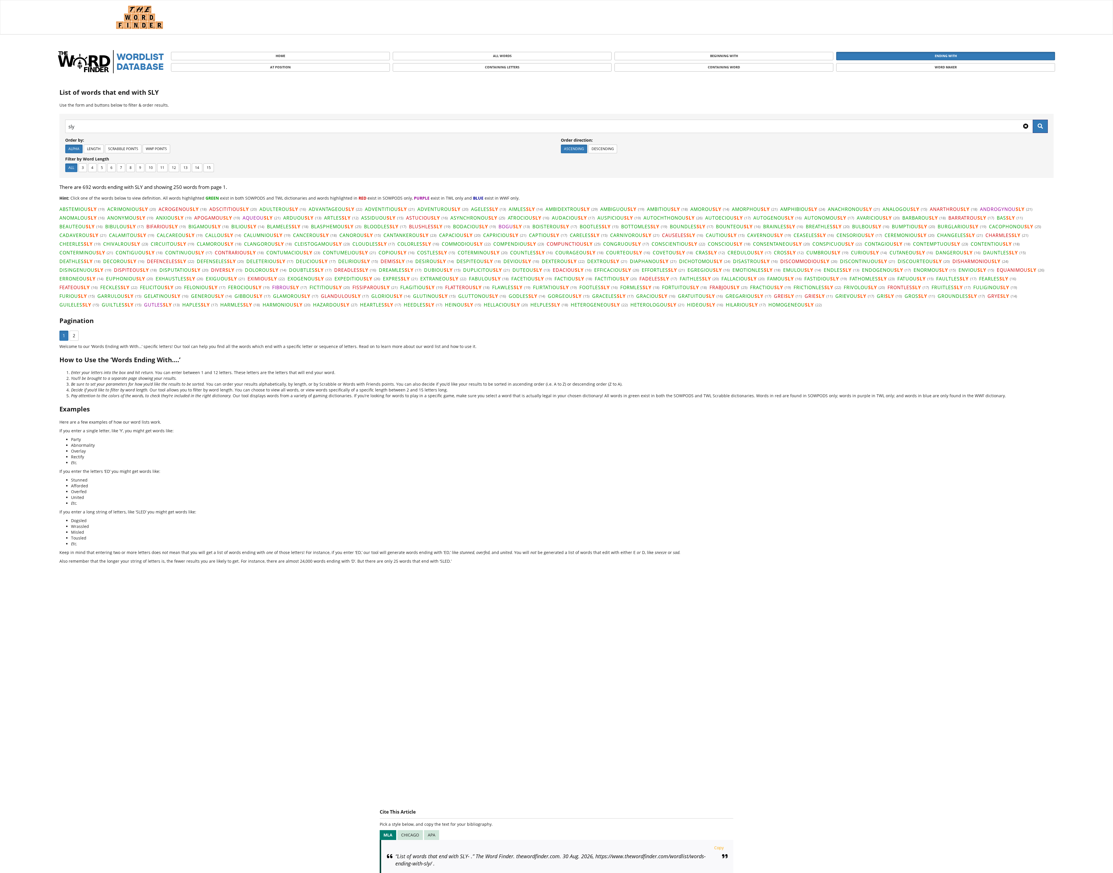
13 (185, 167)
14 (197, 167)
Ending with (946, 56)
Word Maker (946, 67)
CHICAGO (410, 835)
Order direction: (577, 140)
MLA (387, 835)
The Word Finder (139, 17)
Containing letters (502, 67)
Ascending (574, 148)
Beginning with (724, 56)
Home (280, 56)
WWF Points (156, 148)
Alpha (73, 148)
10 (151, 167)
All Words (502, 56)
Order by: (74, 140)
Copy (719, 847)
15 (209, 167)
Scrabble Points (123, 148)
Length (94, 148)
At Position (280, 67)
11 (162, 167)
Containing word (724, 67)
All (71, 167)
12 (174, 167)
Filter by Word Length (87, 159)
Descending (603, 148)
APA (431, 835)
